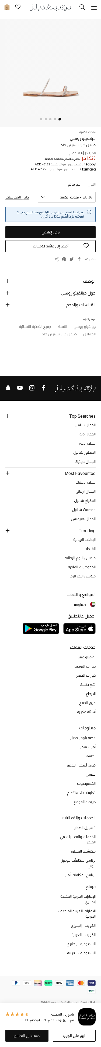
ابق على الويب (74, 1036)
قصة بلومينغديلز (83, 738)
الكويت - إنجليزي (83, 925)
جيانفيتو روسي (83, 138)
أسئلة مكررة (86, 712)
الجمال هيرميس (83, 519)
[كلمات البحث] (82, 7)
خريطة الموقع (85, 802)
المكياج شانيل (85, 500)
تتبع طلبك (88, 684)
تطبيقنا (90, 756)
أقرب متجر (88, 747)
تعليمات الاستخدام (81, 792)
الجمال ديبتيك (85, 461)
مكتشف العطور (83, 851)
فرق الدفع (87, 703)
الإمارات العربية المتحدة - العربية (77, 913)
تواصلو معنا (87, 657)
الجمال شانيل (85, 425)
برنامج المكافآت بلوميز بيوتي (78, 863)
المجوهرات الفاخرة (82, 567)
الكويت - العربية (83, 934)
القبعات (89, 548)
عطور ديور (87, 443)
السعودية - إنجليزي (81, 944)
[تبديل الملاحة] (94, 7)
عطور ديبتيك (85, 482)
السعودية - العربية (81, 953)
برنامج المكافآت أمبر (80, 875)
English (80, 604)
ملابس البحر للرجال (81, 576)
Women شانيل (84, 509)
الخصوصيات (86, 783)
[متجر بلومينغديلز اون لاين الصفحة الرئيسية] (50, 7)
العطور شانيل (84, 452)
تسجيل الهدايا (85, 827)
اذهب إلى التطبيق (26, 1036)
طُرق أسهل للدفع (81, 765)
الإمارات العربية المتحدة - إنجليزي (77, 899)
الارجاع (91, 693)
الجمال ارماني (85, 491)
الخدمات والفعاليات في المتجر (78, 839)
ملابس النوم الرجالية (80, 558)
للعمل (91, 774)
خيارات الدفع (86, 675)
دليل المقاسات (17, 197)
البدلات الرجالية (84, 539)
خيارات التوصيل (84, 666)
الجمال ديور (87, 434)
